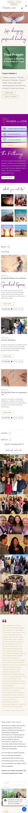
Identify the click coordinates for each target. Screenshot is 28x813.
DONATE (14, 4)
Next (27, 78)
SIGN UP (11, 2)
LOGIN (19, 2)
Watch (4, 440)
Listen (4, 433)
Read (3, 247)
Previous (1, 78)
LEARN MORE (9, 97)
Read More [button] (7, 304)
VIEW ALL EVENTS (10, 101)
